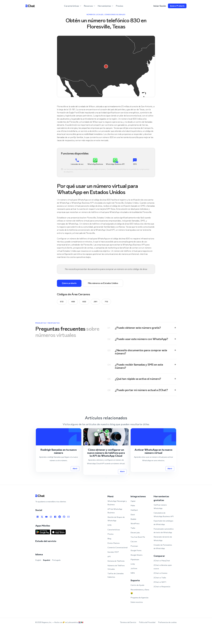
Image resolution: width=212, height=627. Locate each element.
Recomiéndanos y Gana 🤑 (140, 591)
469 (73, 301)
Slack (133, 514)
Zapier (133, 501)
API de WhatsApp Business (114, 511)
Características (113, 529)
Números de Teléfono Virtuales (116, 567)
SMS (109, 525)
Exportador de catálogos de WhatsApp (163, 522)
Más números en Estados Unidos (103, 283)
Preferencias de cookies (167, 622)
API (109, 556)
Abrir (75, 468)
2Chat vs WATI (160, 582)
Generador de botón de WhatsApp (163, 539)
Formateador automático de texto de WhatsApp (164, 531)
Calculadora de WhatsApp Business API (164, 515)
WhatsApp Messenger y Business (117, 503)
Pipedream (135, 559)
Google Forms (136, 550)
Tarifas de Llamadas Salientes (115, 575)
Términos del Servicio (128, 622)
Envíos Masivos (113, 543)
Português (56, 560)
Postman (134, 546)
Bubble (133, 519)
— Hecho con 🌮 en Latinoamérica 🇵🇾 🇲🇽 (67, 622)
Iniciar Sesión (159, 5)
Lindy (133, 564)
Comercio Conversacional (117, 547)
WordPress (135, 523)
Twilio (133, 528)
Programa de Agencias (139, 597)
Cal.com (134, 541)
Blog (109, 538)
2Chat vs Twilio (160, 577)
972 (62, 301)
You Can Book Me (138, 537)
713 (106, 301)
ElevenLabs (135, 532)
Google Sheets (136, 555)
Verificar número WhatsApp (160, 507)
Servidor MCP (113, 552)
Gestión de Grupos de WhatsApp (116, 519)
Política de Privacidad (147, 622)
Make (133, 505)
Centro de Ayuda (137, 585)
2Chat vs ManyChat (162, 560)
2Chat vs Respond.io (162, 586)
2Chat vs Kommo (160, 573)
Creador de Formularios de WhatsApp (163, 547)
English (38, 560)
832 (84, 301)
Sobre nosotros (137, 602)
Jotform (134, 568)
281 (95, 301)
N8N (133, 573)
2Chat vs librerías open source (163, 567)
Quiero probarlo (177, 6)
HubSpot (134, 510)
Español (46, 560)
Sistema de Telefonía (115, 561)
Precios (119, 5)
